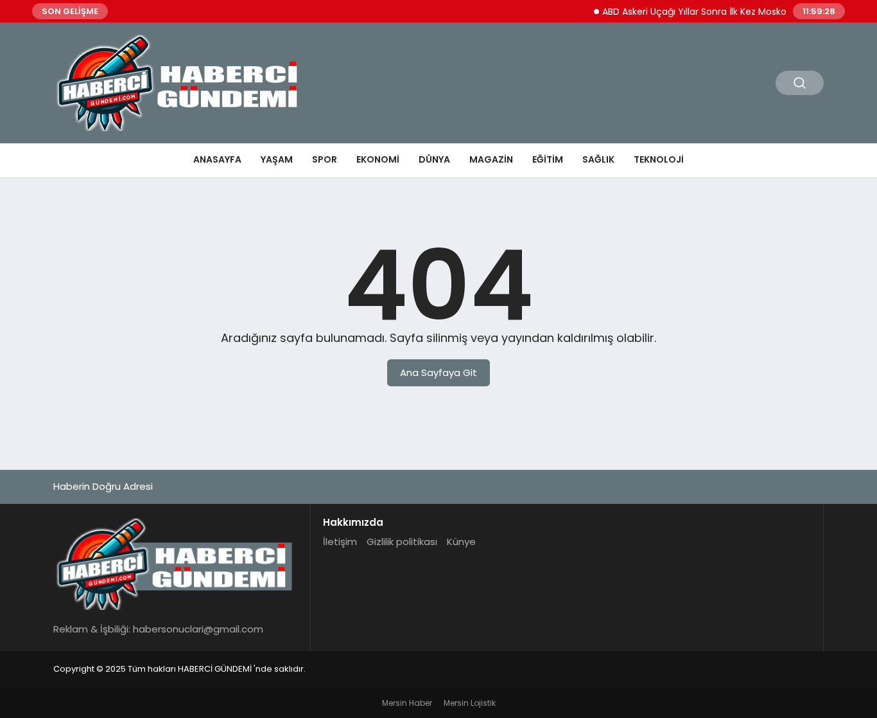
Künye (461, 541)
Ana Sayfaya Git (438, 372)
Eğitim (547, 159)
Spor (324, 159)
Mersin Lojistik (470, 702)
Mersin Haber (407, 702)
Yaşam (277, 159)
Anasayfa (217, 159)
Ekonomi (377, 159)
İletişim (340, 541)
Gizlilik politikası (402, 541)
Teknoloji (659, 159)
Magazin (491, 159)
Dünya (434, 159)
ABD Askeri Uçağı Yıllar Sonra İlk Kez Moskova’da (699, 11)
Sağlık (598, 159)
